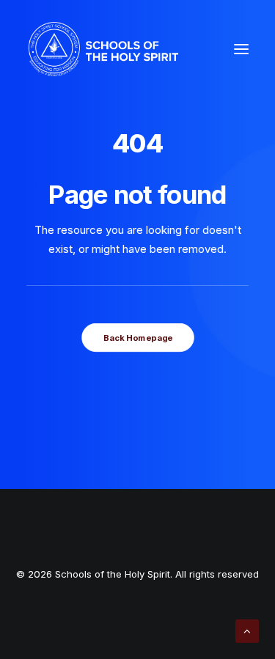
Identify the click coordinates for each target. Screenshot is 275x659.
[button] (241, 49)
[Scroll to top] (247, 630)
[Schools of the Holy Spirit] (103, 49)
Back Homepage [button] (137, 338)
